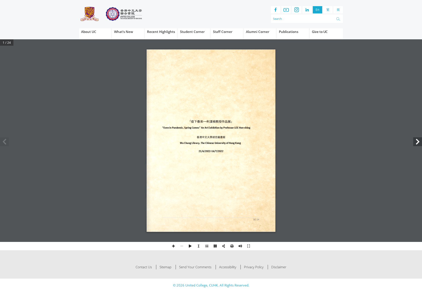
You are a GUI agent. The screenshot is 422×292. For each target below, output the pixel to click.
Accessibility (227, 267)
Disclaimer (278, 267)
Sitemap (165, 267)
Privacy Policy (254, 267)
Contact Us (144, 267)
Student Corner (192, 31)
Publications (288, 31)
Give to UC (320, 31)
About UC (88, 31)
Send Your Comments (195, 267)
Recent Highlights (161, 31)
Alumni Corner (257, 31)
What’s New (123, 31)
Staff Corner (222, 31)
